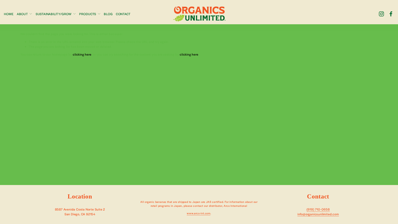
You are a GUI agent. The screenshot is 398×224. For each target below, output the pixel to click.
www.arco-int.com (198, 213)
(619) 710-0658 (318, 209)
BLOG (108, 14)
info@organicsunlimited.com (318, 214)
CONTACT (123, 14)
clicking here (82, 54)
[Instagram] (381, 14)
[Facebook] (391, 14)
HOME (8, 14)
